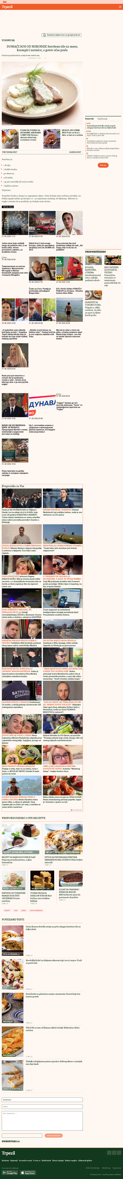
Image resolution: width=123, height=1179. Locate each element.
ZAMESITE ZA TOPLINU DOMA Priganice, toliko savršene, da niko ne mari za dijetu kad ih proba (93, 309)
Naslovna (5, 1160)
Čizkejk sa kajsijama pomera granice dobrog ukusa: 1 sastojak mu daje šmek (54, 1062)
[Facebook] (109, 1153)
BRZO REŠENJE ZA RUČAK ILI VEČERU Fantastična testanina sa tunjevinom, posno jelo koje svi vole (112, 276)
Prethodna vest (9, 152)
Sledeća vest (75, 152)
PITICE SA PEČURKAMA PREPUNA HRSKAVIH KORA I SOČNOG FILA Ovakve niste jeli (64, 860)
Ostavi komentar (53, 1136)
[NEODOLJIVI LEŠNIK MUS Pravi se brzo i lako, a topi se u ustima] (51, 139)
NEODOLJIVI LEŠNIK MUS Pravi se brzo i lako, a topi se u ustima (72, 132)
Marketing (106, 1168)
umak (24, 910)
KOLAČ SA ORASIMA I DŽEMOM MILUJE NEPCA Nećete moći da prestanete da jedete (69, 893)
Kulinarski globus (85, 1160)
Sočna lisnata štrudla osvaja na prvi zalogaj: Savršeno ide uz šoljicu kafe (53, 928)
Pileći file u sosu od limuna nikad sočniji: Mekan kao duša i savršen (53, 1029)
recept (7, 910)
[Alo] (4, 2)
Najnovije (14, 1160)
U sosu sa (8, 40)
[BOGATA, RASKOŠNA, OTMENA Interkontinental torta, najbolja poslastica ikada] (93, 260)
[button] (49, 58)
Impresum (117, 1168)
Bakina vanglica (71, 1160)
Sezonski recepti (25, 1160)
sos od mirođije (36, 910)
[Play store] (10, 1172)
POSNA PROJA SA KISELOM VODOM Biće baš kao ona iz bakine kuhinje (41, 897)
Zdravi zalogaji (58, 1160)
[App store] (28, 1172)
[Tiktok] (119, 1153)
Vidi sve (103, 165)
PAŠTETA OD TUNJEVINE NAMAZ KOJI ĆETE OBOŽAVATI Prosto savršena (13, 897)
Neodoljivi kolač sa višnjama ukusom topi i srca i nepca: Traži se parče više (54, 961)
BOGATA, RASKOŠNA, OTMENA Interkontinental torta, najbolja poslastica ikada (93, 274)
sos (32, 198)
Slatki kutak (46, 1160)
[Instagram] (114, 1153)
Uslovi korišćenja (92, 1168)
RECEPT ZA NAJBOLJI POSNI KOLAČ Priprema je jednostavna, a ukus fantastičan (19, 860)
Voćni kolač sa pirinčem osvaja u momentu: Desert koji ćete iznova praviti (53, 995)
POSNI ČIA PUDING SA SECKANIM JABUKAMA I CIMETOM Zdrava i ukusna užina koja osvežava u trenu (30, 135)
